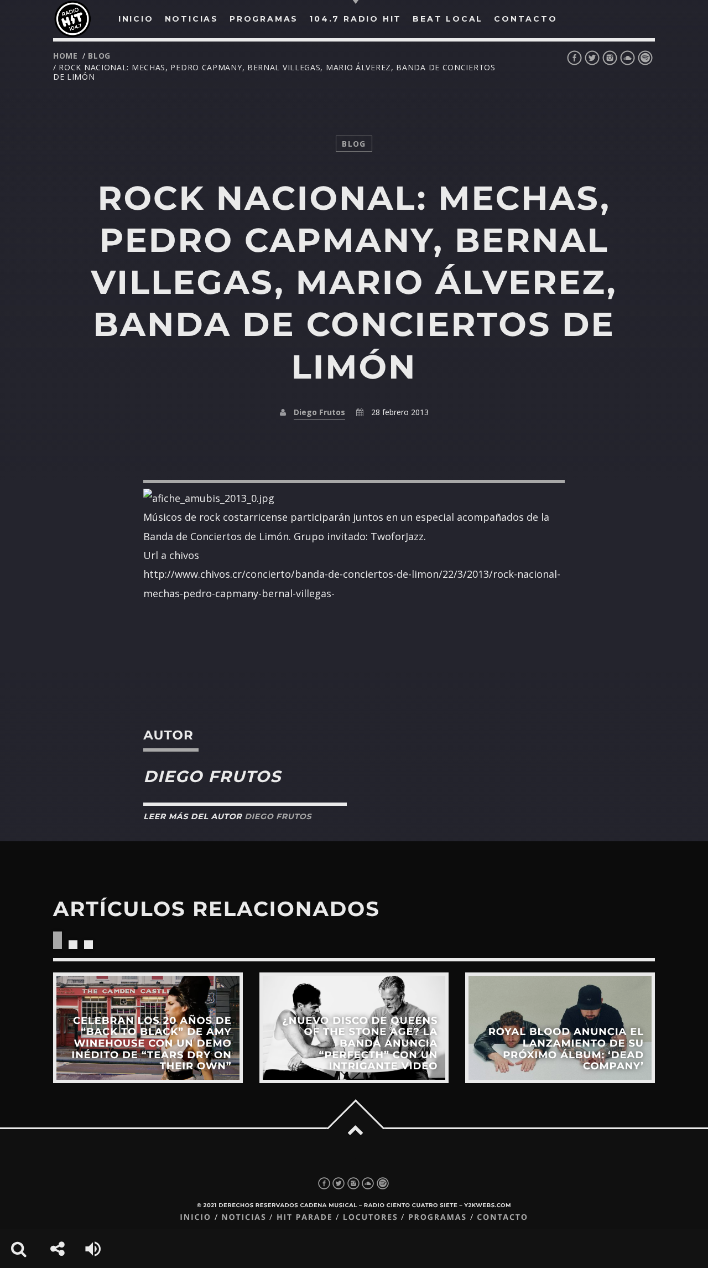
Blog (99, 55)
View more (148, 1027)
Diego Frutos (319, 412)
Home (65, 55)
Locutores (370, 1217)
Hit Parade (304, 1217)
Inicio (195, 1217)
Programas (437, 1217)
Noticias (243, 1217)
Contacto (502, 1217)
